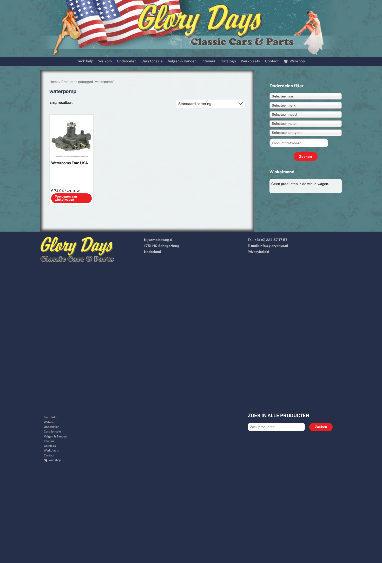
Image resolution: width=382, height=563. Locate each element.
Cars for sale (152, 61)
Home (53, 82)
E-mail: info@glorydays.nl (268, 246)
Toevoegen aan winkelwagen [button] (66, 198)
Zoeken (321, 427)
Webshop (297, 61)
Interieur (208, 61)
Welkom (105, 61)
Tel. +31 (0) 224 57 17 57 (267, 240)
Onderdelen (126, 61)
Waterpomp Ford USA (69, 163)
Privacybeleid (258, 252)
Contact (272, 61)
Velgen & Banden (182, 61)
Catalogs (228, 61)
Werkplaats (250, 61)
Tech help (85, 61)
